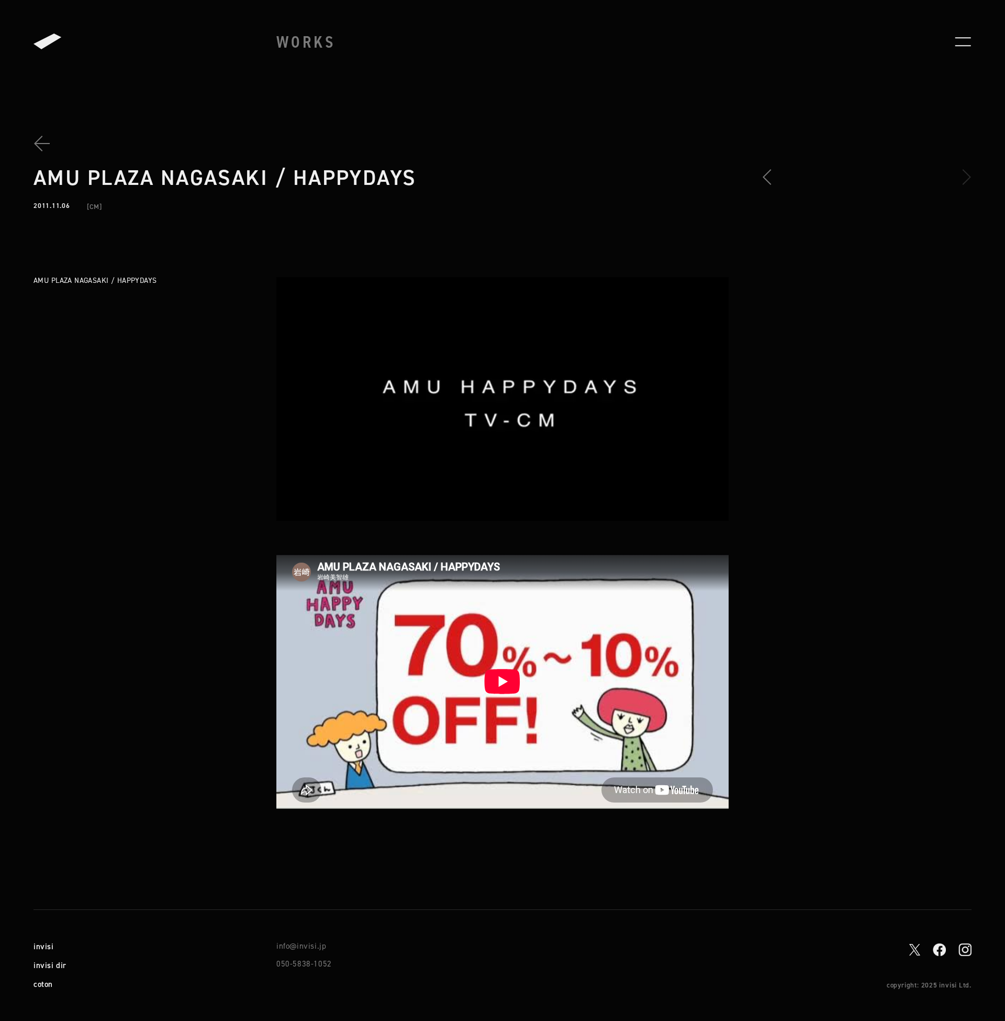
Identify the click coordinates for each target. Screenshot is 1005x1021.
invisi (44, 946)
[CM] (94, 206)
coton (43, 984)
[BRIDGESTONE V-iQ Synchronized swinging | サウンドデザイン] (770, 177)
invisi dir (50, 965)
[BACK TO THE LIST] (46, 143)
